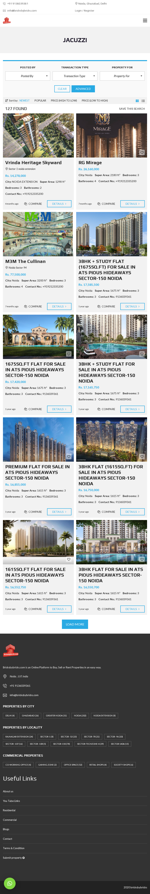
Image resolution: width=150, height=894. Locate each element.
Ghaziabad (30, 715)
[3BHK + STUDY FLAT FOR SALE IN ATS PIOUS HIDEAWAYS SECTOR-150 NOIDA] (111, 337)
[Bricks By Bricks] (5, 20)
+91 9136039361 (17, 3)
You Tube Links (11, 800)
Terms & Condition (13, 848)
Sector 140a (120, 744)
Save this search (132, 108)
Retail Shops (98, 764)
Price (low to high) (95, 100)
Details (58, 203)
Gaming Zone (47, 764)
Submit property (12, 857)
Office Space (73, 764)
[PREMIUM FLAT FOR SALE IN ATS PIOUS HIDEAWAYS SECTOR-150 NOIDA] (38, 439)
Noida (80, 715)
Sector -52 (69, 736)
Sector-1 (47, 736)
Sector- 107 (14, 744)
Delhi (10, 715)
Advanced (83, 88)
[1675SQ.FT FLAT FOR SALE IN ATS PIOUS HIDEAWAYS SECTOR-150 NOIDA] (38, 337)
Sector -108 (38, 744)
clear (62, 88)
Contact (7, 838)
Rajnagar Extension (19, 736)
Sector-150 (61, 744)
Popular (40, 100)
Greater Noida (56, 715)
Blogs (6, 829)
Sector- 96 (115, 736)
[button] (27, 75)
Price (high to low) (64, 100)
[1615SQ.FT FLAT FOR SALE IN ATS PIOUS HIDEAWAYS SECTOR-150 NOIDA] (38, 542)
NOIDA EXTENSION (105, 715)
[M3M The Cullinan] (38, 234)
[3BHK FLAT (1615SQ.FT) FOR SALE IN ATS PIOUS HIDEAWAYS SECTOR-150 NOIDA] (111, 439)
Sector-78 (92, 736)
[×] (10, 883)
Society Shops (123, 764)
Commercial (10, 819)
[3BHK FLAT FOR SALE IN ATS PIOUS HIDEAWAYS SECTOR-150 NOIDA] (111, 542)
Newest (25, 100)
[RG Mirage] (111, 135)
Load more (75, 624)
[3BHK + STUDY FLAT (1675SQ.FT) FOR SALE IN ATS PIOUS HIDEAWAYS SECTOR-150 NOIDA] (111, 234)
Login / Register (84, 10)
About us (8, 791)
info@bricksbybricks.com (22, 10)
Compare (35, 203)
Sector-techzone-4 (90, 744)
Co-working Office (18, 764)
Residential (9, 810)
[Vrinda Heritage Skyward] (38, 135)
